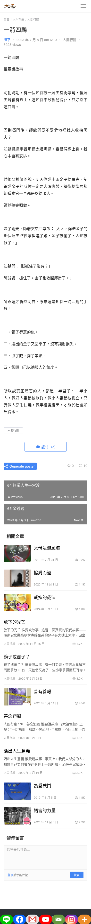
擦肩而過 (42, 572)
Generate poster (21, 466)
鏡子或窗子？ (17, 656)
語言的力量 (45, 810)
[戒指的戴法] (17, 602)
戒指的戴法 (45, 597)
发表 (77, 875)
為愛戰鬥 (42, 785)
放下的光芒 (14, 622)
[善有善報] (17, 696)
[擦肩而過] (17, 578)
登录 (10, 875)
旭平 (7, 39)
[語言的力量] (17, 816)
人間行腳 (69, 39)
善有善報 (42, 691)
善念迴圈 (12, 716)
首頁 (6, 19)
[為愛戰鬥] (17, 791)
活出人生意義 (17, 751)
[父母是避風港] (17, 553)
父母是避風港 (47, 547)
